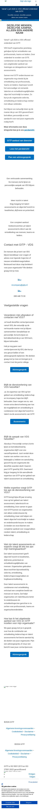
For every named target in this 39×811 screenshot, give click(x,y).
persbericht (29, 130)
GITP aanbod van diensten (19, 140)
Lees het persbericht (19, 149)
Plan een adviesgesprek (19, 157)
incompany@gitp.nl (20, 285)
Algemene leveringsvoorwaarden (19, 728)
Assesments (19, 421)
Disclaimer (29, 731)
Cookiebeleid (17, 731)
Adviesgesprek (19, 369)
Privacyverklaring (28, 735)
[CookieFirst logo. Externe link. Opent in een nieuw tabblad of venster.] (2, 784)
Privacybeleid (33, 782)
